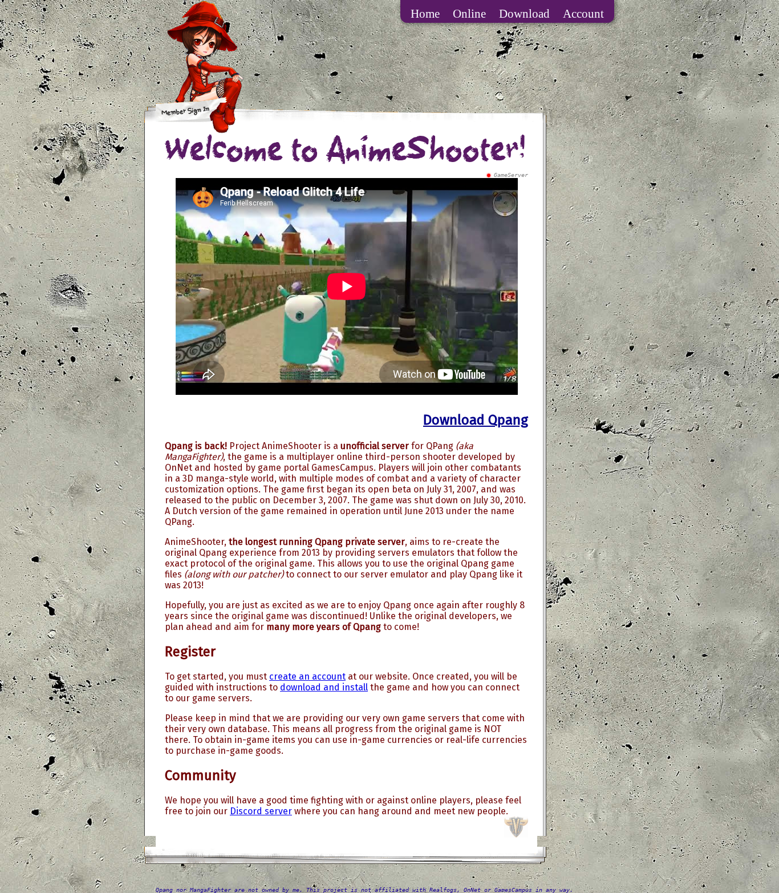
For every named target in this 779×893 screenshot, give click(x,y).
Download (524, 14)
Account (583, 14)
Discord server (261, 811)
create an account (307, 676)
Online (469, 14)
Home (425, 14)
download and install (324, 687)
